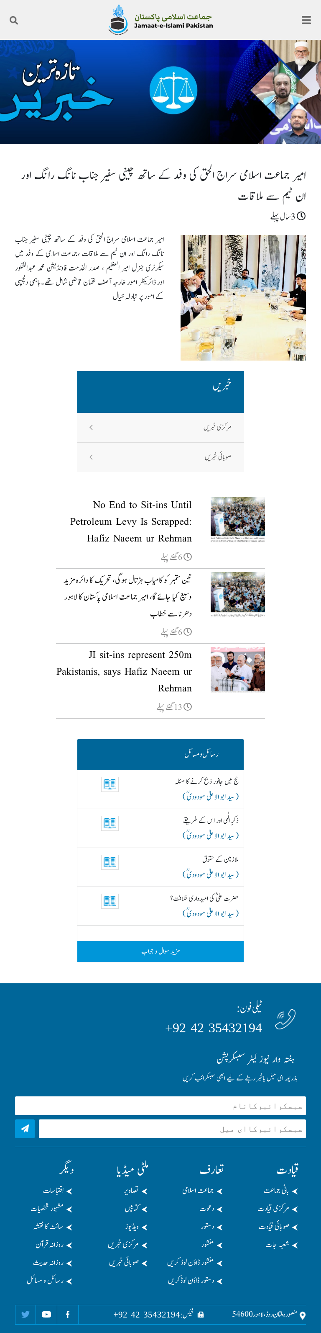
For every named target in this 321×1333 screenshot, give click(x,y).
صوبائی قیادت (274, 1226)
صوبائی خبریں (218, 457)
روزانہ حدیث (48, 1262)
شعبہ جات (277, 1244)
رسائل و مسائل (45, 1280)
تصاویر (131, 1190)
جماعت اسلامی (198, 1190)
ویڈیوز (132, 1226)
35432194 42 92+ (213, 1027)
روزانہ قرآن (50, 1244)
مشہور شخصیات (47, 1208)
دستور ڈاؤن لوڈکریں (191, 1280)
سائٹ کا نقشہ (48, 1226)
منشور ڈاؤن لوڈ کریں (190, 1262)
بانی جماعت (276, 1190)
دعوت (206, 1208)
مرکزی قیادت (273, 1208)
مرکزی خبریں (218, 427)
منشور (207, 1244)
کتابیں (132, 1208)
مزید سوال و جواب (160, 951)
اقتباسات (53, 1190)
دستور (207, 1226)
